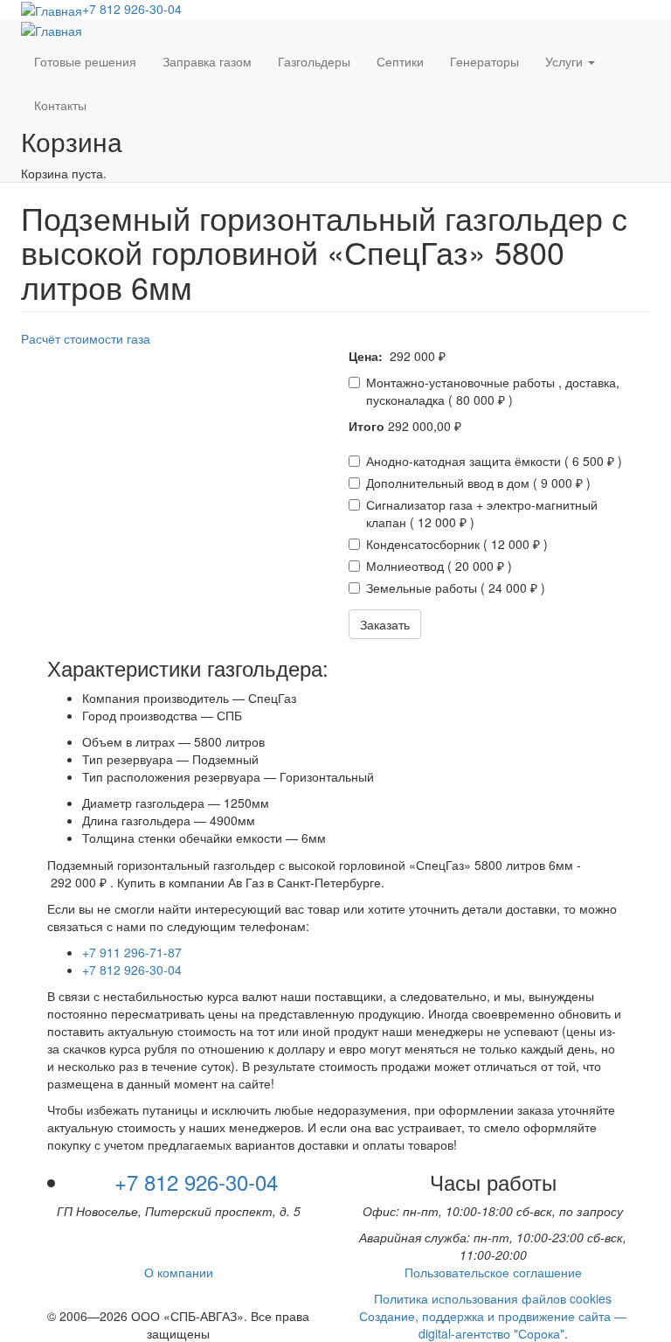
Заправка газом (207, 61)
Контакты (60, 105)
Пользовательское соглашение (493, 1272)
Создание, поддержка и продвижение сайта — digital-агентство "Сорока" (492, 1324)
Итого (366, 426)
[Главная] (51, 9)
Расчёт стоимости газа (85, 338)
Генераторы (484, 61)
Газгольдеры (314, 61)
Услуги (565, 61)
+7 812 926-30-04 (132, 8)
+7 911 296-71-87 (132, 952)
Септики (400, 61)
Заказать (385, 624)
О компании (178, 1272)
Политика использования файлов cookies (493, 1298)
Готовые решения (85, 61)
